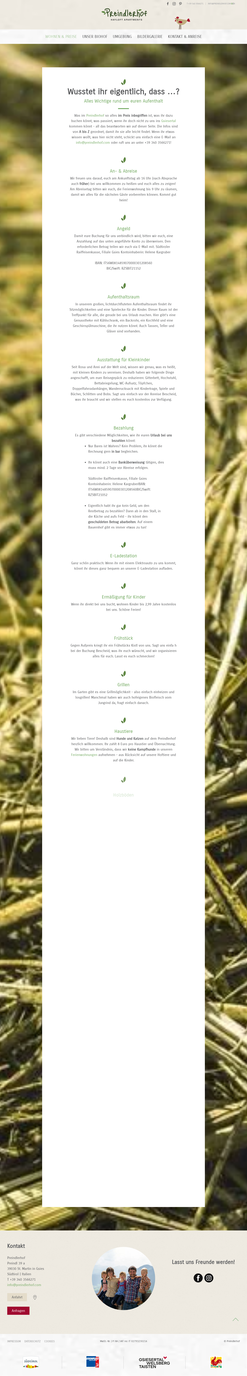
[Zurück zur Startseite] (123, 18)
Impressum (14, 1341)
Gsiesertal (168, 121)
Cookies (49, 1341)
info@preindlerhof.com (219, 4)
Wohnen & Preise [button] (61, 36)
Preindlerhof (95, 115)
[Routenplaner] (35, 1297)
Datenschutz (32, 1341)
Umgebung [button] (122, 36)
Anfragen (18, 1311)
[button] (235, 1319)
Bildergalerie (150, 36)
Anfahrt (17, 1297)
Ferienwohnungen (84, 755)
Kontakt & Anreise (185, 36)
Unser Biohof (94, 36)
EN (234, 4)
